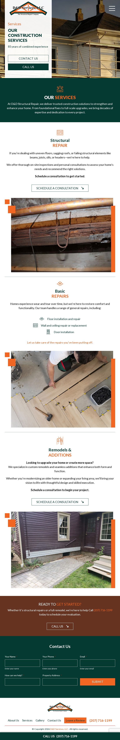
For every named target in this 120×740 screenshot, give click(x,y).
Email (83, 656)
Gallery (40, 720)
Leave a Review (75, 720)
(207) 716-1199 (103, 610)
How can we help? (14, 675)
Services (27, 720)
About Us (13, 720)
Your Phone (49, 656)
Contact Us (54, 720)
